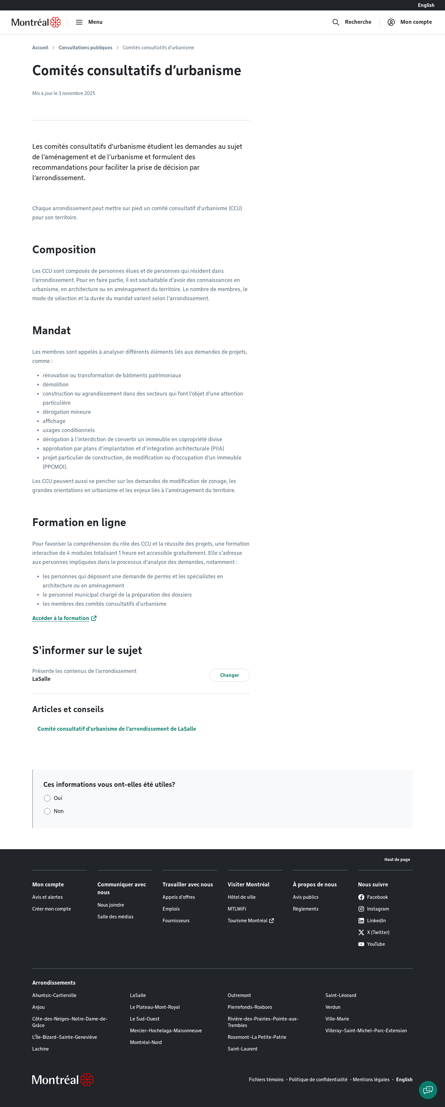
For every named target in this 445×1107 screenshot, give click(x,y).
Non (59, 811)
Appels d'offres (179, 897)
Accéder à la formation (60, 618)
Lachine (40, 1049)
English (426, 5)
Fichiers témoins (266, 1079)
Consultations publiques (85, 47)
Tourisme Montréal (247, 920)
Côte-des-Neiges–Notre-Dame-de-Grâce (70, 1022)
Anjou (38, 1007)
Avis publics (306, 897)
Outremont (239, 995)
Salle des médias (115, 916)
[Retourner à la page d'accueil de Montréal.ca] (36, 22)
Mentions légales (371, 1079)
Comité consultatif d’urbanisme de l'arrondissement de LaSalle (116, 729)
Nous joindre (110, 905)
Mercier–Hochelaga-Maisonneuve (166, 1030)
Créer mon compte (51, 909)
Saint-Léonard (340, 995)
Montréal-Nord (146, 1042)
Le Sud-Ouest (145, 1018)
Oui (58, 798)
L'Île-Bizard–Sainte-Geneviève (64, 1037)
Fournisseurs (176, 920)
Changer (229, 675)
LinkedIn (376, 920)
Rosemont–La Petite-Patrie (257, 1037)
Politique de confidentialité (318, 1079)
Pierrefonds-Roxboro (250, 1007)
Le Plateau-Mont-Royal (155, 1007)
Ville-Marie (337, 1018)
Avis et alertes (47, 897)
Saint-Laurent (243, 1049)
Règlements (306, 909)
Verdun (332, 1007)
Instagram (378, 909)
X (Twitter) (378, 932)
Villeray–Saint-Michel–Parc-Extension (366, 1030)
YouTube (376, 944)
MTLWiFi (237, 909)
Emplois (171, 909)
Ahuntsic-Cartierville (54, 995)
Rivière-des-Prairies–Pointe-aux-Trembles (263, 1022)
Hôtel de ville (242, 897)
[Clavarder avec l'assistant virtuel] (428, 1090)
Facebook (377, 897)
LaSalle (138, 995)
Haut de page (397, 859)
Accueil (40, 47)
